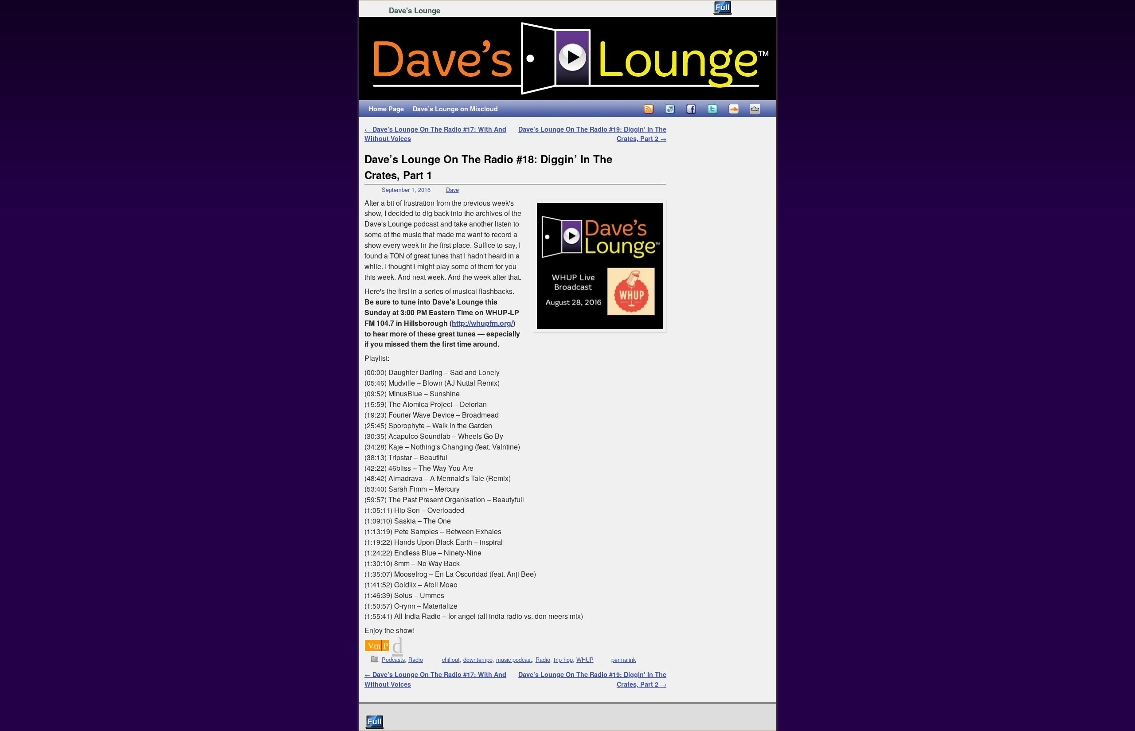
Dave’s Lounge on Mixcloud (455, 108)
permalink (623, 659)
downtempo (478, 659)
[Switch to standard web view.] (722, 8)
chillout (451, 659)
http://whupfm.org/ (482, 323)
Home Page (386, 108)
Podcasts (393, 659)
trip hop (563, 659)
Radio (415, 659)
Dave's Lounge (414, 10)
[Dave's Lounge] (567, 58)
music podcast (514, 659)
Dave (452, 189)
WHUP (585, 659)
